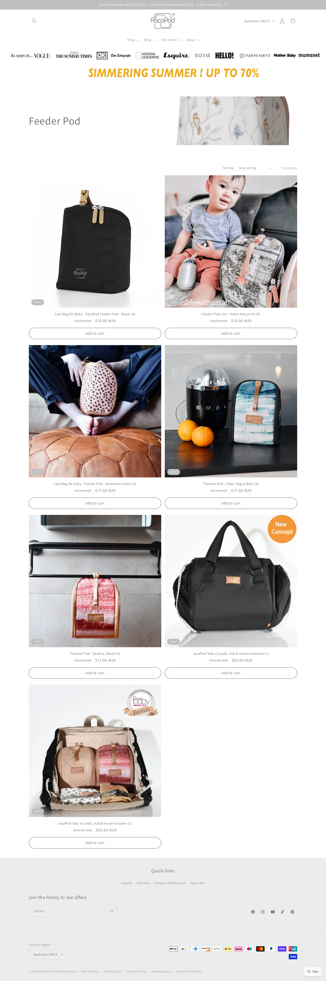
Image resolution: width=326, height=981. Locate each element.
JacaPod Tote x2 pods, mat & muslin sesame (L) (95, 823)
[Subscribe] (111, 911)
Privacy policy (113, 971)
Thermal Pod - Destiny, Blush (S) (95, 653)
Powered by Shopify (64, 971)
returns (126, 883)
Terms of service (136, 971)
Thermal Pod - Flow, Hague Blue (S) (231, 484)
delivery (143, 883)
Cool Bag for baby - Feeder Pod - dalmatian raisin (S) (94, 484)
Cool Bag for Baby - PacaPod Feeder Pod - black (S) (95, 314)
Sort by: (228, 168)
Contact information (189, 971)
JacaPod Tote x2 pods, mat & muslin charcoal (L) (231, 653)
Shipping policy (161, 971)
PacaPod (44, 971)
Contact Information (170, 883)
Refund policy (90, 971)
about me (197, 883)
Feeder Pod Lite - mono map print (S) (231, 314)
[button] (34, 21)
